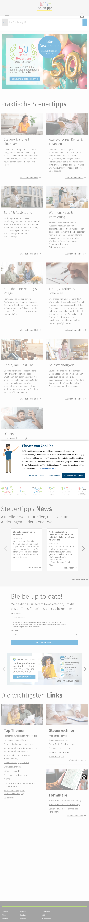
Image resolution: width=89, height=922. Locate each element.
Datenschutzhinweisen (48, 469)
